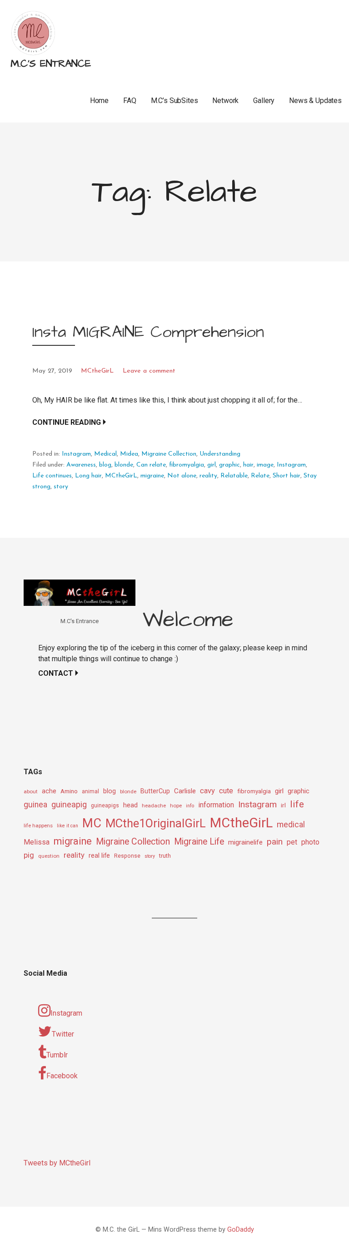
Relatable (234, 475)
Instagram (76, 454)
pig (29, 855)
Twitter (63, 1034)
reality (208, 475)
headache (154, 805)
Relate (260, 475)
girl (211, 465)
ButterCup (155, 791)
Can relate (151, 465)
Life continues (52, 475)
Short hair (286, 475)
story (61, 486)
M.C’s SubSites (174, 100)
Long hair (88, 475)
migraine (152, 475)
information (216, 805)
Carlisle (185, 791)
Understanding (219, 454)
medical (291, 824)
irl (283, 805)
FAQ (129, 100)
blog (105, 465)
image (265, 465)
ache (49, 791)
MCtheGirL (97, 371)
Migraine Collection (168, 454)
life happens (38, 825)
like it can (67, 826)
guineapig (69, 804)
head (130, 805)
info (190, 806)
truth (165, 855)
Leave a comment (149, 371)
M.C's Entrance (50, 64)
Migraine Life (199, 841)
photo (310, 842)
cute (226, 790)
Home (99, 100)
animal (90, 791)
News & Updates (315, 100)
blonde (124, 465)
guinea (35, 804)
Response (127, 856)
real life (99, 856)
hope (176, 805)
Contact (55, 673)
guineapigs (105, 805)
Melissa (37, 842)
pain (275, 841)
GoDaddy (240, 1229)
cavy (207, 790)
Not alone (181, 475)
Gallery (263, 100)
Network (225, 100)
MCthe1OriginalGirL (155, 823)
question (49, 856)
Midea (129, 454)
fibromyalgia (186, 465)
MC (91, 823)
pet (292, 842)
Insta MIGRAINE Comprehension (148, 332)
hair (248, 465)
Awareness (81, 465)
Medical (105, 454)
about (31, 791)
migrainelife (245, 842)
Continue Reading (66, 422)
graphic (229, 465)
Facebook (62, 1075)
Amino (69, 791)
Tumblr (57, 1055)
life (297, 804)
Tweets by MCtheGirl (57, 1163)
